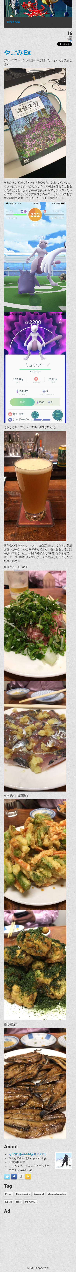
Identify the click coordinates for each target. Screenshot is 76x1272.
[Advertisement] (33, 1241)
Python (8, 1193)
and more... (30, 1201)
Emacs (8, 1201)
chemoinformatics (57, 1193)
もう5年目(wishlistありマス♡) (27, 1154)
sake (18, 1201)
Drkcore (13, 21)
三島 (70, 40)
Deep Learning (23, 1193)
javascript (39, 1193)
